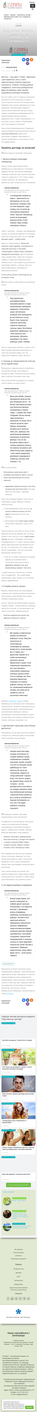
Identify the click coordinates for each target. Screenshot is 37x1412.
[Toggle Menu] (32, 6)
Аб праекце (19, 1249)
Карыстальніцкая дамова (19, 1288)
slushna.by (9, 993)
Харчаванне (18, 1280)
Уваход (31, 2)
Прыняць (29, 1407)
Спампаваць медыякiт (18, 1259)
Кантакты (18, 1256)
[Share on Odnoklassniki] (31, 59)
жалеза (20, 701)
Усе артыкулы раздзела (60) (18, 1185)
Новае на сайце (8, 1192)
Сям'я (18, 1276)
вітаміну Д (12, 701)
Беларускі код (19, 1269)
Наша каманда (18, 1252)
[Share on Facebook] (23, 59)
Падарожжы (18, 1284)
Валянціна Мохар (11, 67)
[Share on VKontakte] (27, 59)
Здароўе (18, 1273)
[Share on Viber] (27, 63)
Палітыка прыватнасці (18, 1290)
